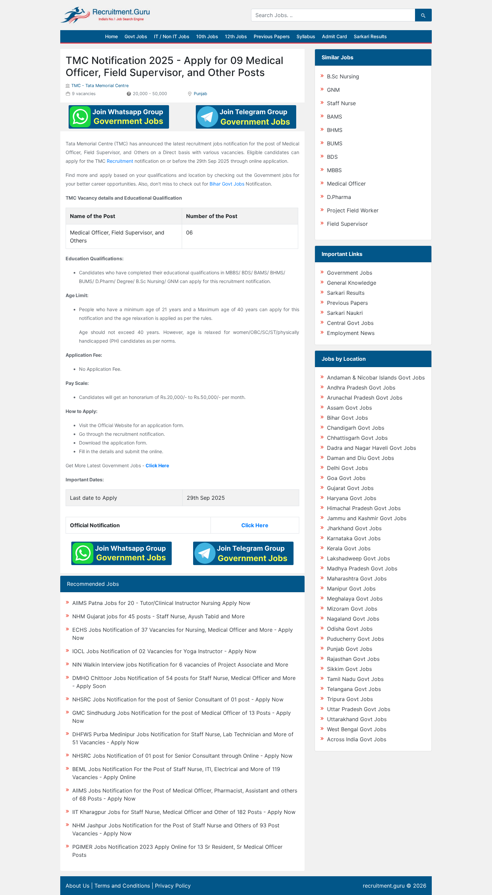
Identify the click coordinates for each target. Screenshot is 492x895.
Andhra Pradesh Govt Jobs (361, 387)
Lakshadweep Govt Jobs (358, 558)
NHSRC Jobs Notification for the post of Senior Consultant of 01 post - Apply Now (177, 699)
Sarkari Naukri (345, 312)
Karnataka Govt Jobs (354, 538)
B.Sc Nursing (343, 76)
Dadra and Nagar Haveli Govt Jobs (371, 447)
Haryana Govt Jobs (351, 498)
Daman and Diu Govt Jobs (360, 458)
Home (111, 36)
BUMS (334, 143)
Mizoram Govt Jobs (352, 608)
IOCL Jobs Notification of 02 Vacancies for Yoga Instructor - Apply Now (164, 651)
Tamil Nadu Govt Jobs (355, 679)
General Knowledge (351, 282)
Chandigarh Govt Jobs (355, 427)
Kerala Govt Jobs (349, 548)
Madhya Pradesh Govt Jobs (362, 568)
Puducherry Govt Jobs (355, 638)
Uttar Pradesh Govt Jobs (358, 709)
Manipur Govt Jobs (351, 588)
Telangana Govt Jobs (354, 689)
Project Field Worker (353, 210)
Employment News (351, 333)
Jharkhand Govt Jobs (354, 528)
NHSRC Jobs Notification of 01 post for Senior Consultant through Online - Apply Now (182, 755)
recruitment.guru (384, 885)
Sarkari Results (370, 36)
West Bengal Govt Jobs (356, 729)
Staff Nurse (341, 103)
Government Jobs (349, 272)
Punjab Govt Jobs (349, 648)
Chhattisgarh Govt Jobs (357, 437)
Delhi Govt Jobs (347, 468)
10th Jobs (207, 36)
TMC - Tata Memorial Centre (100, 85)
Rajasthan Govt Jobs (353, 659)
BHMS (334, 130)
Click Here (157, 465)
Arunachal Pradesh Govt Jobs (364, 397)
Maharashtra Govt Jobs (357, 578)
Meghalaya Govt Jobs (355, 598)
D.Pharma (339, 197)
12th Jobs (236, 36)
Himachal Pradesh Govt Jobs (364, 508)
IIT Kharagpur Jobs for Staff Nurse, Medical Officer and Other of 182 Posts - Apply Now (184, 812)
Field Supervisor (347, 223)
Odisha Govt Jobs (350, 628)
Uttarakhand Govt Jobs (357, 719)
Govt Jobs (136, 36)
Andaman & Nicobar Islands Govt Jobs (376, 377)
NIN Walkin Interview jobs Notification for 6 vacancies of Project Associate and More (180, 664)
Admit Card (334, 36)
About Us (77, 885)
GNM (333, 89)
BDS (332, 156)
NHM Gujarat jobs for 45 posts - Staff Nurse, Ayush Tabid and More (158, 616)
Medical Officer (346, 183)
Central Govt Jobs (350, 323)
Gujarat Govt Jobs (350, 488)
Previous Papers (272, 36)
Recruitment (120, 161)
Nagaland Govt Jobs (353, 618)
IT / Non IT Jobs (171, 36)
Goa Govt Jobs (346, 478)
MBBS (334, 170)
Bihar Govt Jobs (227, 184)
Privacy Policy (173, 885)
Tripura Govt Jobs (350, 699)
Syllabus (306, 36)
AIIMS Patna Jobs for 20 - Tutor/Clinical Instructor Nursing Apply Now (161, 603)
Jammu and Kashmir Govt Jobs (366, 518)
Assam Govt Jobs (349, 407)
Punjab (200, 93)
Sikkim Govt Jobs (349, 669)
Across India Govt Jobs (356, 739)
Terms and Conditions (122, 885)
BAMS (334, 116)
